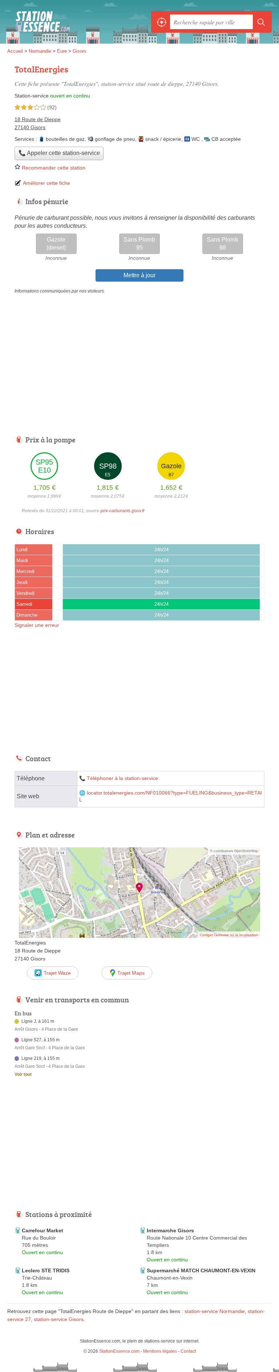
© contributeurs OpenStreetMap (234, 851)
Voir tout (23, 1074)
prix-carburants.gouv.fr (123, 510)
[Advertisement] (68, 1148)
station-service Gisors (59, 1319)
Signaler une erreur (37, 625)
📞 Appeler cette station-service (59, 153)
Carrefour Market (42, 1230)
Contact (188, 1351)
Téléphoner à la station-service (122, 778)
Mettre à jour (139, 275)
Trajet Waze (57, 973)
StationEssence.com (40, 21)
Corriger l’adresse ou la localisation (229, 935)
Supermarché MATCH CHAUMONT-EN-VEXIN (201, 1270)
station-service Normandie (215, 1311)
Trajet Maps (131, 973)
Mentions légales (160, 1351)
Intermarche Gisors (170, 1230)
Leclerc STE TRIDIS (45, 1270)
